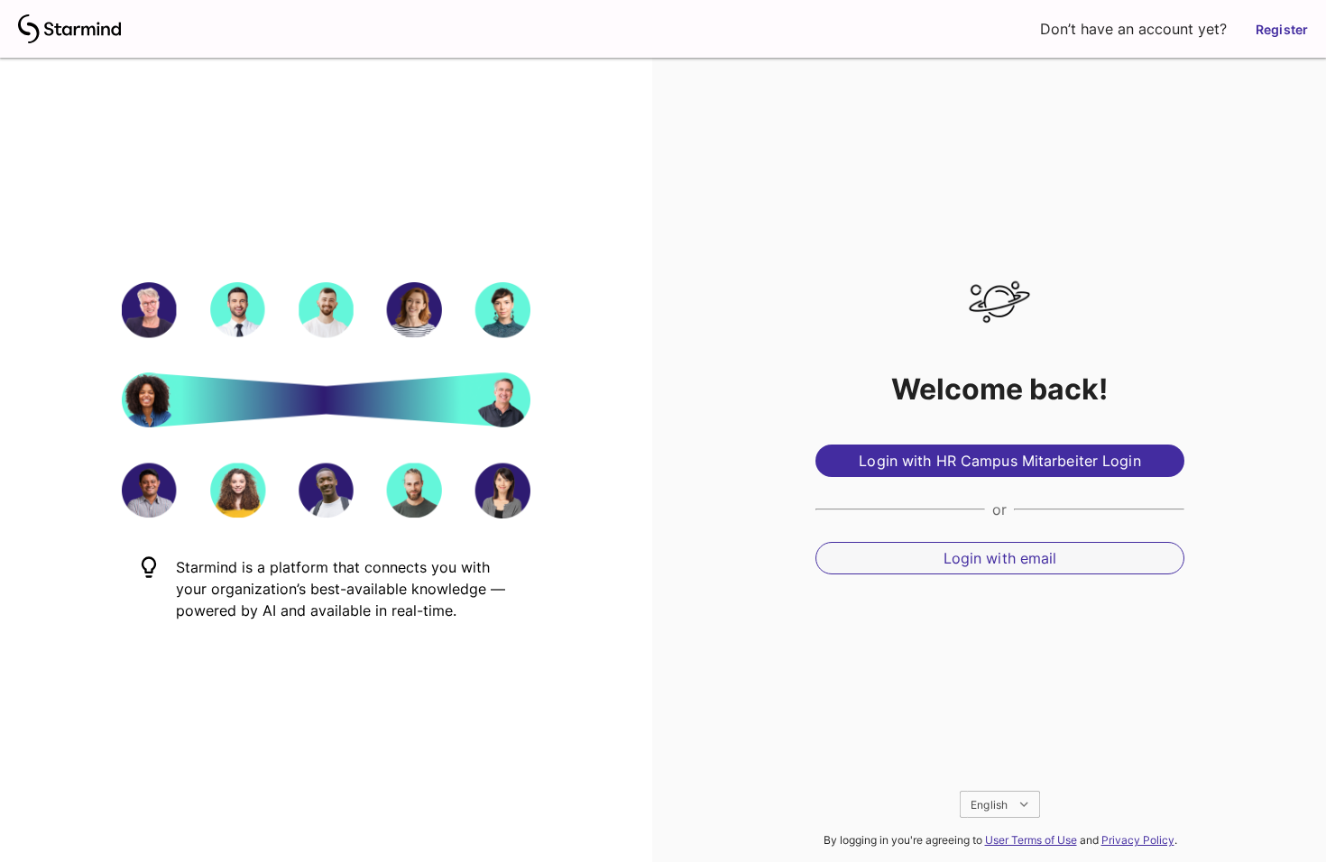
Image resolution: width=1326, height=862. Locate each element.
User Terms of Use (1031, 840)
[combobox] (1000, 804)
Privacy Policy (1137, 840)
